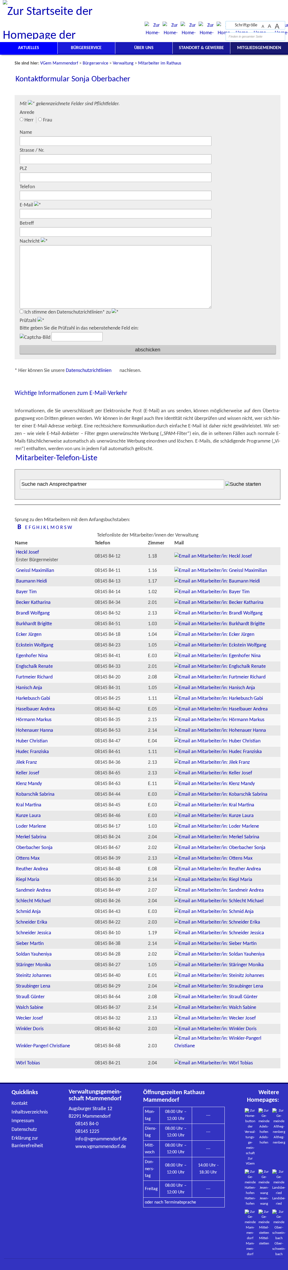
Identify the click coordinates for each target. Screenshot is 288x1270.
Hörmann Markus (33, 720)
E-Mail (27, 205)
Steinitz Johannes (33, 975)
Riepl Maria (27, 879)
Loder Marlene (31, 826)
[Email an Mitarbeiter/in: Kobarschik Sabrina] (220, 794)
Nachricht (30, 241)
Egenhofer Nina (32, 656)
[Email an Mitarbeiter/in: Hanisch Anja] (214, 688)
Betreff (27, 223)
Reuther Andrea (32, 869)
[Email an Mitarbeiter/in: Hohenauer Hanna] (220, 730)
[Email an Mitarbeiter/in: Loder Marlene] (216, 826)
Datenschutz (24, 1129)
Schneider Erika (31, 922)
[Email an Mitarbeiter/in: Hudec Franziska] (218, 751)
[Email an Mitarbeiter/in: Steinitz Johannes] (219, 975)
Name (26, 132)
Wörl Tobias (28, 1063)
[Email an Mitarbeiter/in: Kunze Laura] (214, 815)
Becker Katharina (33, 602)
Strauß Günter (30, 997)
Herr (28, 120)
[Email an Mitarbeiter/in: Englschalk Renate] (220, 666)
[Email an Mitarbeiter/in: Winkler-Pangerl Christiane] (227, 1046)
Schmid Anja (28, 911)
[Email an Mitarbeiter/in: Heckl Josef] (213, 556)
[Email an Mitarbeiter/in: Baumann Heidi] (217, 581)
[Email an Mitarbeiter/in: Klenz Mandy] (214, 783)
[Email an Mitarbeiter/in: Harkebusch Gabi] (218, 698)
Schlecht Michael (33, 901)
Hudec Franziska (32, 751)
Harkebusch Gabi (33, 698)
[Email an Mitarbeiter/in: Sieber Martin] (215, 943)
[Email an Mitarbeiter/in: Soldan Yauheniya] (219, 954)
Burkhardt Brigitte (34, 624)
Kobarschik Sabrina (35, 794)
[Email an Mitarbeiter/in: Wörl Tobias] (213, 1063)
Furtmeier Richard (34, 677)
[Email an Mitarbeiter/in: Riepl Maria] (213, 879)
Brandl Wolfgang (33, 613)
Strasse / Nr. (32, 150)
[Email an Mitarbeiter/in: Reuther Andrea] (217, 869)
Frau (47, 120)
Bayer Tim (26, 592)
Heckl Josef (27, 552)
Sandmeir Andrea (33, 890)
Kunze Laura (28, 815)
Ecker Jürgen (28, 634)
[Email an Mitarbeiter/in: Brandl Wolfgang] (218, 613)
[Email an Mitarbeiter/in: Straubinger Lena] (218, 986)
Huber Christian (32, 741)
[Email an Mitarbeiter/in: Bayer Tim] (211, 592)
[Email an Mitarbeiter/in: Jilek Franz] (212, 762)
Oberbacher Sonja (34, 847)
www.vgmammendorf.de (100, 1146)
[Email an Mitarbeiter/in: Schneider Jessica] (219, 933)
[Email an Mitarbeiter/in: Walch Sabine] (215, 1007)
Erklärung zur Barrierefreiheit (27, 1142)
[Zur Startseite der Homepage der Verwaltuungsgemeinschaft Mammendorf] (265, 5)
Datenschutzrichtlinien (89, 370)
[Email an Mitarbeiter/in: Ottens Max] (213, 858)
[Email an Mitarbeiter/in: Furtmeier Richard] (220, 677)
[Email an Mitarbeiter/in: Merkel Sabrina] (216, 837)
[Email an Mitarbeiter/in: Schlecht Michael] (219, 901)
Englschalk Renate (34, 666)
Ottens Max (28, 858)
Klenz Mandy (29, 783)
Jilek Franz (26, 762)
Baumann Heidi (31, 581)
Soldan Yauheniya (34, 954)
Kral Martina (28, 805)
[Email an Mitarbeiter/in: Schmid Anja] (214, 911)
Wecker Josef (29, 1018)
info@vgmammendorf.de (101, 1139)
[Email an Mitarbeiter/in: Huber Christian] (217, 741)
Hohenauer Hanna (34, 730)
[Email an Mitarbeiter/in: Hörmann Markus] (219, 720)
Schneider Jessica (33, 933)
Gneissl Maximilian (35, 570)
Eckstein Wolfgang (34, 645)
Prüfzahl (28, 320)
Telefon (27, 187)
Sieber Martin (30, 943)
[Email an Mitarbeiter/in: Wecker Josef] (215, 1018)
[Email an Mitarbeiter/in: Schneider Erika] (217, 922)
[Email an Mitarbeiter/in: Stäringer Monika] (219, 965)
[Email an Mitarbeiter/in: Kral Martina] (214, 805)
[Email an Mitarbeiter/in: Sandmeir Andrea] (219, 890)
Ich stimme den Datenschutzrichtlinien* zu (68, 312)
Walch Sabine (29, 1007)
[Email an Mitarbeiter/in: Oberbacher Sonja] (220, 847)
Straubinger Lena (33, 986)
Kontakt (20, 1103)
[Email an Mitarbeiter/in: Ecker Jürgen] (214, 634)
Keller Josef (27, 773)
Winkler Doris (30, 1029)
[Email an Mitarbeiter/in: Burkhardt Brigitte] (219, 624)
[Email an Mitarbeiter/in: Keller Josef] (213, 773)
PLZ (23, 168)
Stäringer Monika (33, 965)
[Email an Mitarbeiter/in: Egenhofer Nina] (217, 656)
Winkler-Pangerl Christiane (43, 1046)
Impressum (23, 1121)
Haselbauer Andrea (35, 709)
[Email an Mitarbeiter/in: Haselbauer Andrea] (221, 709)
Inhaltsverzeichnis (30, 1112)
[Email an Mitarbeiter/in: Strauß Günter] (216, 997)
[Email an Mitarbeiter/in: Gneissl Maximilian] (220, 570)
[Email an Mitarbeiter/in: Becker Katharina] (219, 602)
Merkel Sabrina (31, 837)
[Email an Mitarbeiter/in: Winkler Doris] (215, 1029)
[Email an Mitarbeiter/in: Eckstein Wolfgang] (220, 645)
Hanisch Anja (29, 688)
